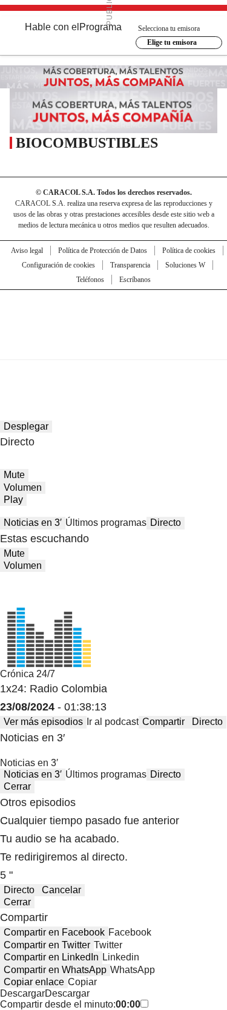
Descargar (22, 993)
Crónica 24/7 (27, 674)
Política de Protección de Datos (102, 250)
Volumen (23, 487)
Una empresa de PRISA (113, 317)
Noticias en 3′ (33, 522)
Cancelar (61, 890)
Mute (14, 475)
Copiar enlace (34, 982)
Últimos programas (105, 522)
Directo (165, 522)
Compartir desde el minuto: (70, 1004)
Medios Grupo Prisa (114, 346)
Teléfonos (90, 279)
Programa (100, 27)
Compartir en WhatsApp (55, 970)
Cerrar (17, 786)
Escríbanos (135, 279)
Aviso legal (27, 250)
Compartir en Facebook (54, 932)
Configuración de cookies (58, 265)
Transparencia (130, 265)
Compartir (163, 722)
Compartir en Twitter (47, 945)
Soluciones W (185, 265)
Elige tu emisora (172, 42)
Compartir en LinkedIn (51, 957)
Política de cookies (188, 250)
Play (13, 499)
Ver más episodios (43, 722)
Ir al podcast (113, 722)
